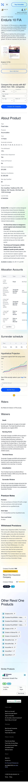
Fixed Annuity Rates (10, 741)
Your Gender (5, 94)
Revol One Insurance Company (11, 576)
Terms (6, 777)
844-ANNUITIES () (11, 766)
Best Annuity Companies (11, 728)
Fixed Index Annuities (10, 732)
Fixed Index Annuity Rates (11, 743)
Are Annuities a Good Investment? (13, 718)
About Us (7, 758)
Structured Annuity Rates (11, 745)
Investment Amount (7, 383)
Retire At (18, 99)
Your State (4, 89)
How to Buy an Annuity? (11, 720)
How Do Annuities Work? (11, 713)
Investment (18, 89)
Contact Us (7, 760)
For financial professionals (11, 763)
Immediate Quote (9, 747)
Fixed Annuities (9, 730)
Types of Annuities (9, 715)
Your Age (4, 99)
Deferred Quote (9, 749)
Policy (10, 777)
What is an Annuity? (10, 711)
